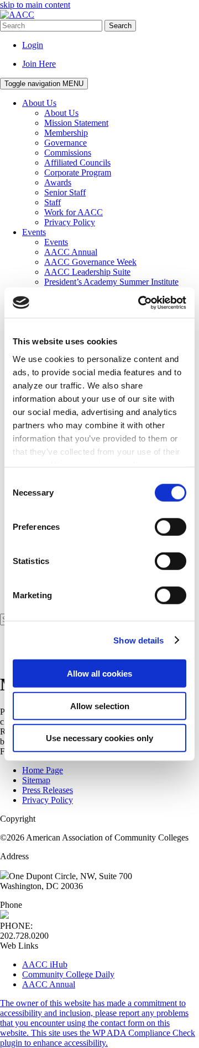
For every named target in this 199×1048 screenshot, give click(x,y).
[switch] (170, 527)
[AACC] (17, 14)
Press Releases (47, 790)
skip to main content (35, 4)
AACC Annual (48, 984)
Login (32, 45)
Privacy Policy (47, 800)
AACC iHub (44, 964)
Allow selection (99, 705)
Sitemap (36, 780)
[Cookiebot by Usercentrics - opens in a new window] (140, 302)
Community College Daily (68, 974)
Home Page (42, 770)
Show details (138, 640)
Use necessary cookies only (99, 738)
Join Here (39, 63)
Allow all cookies (99, 673)
